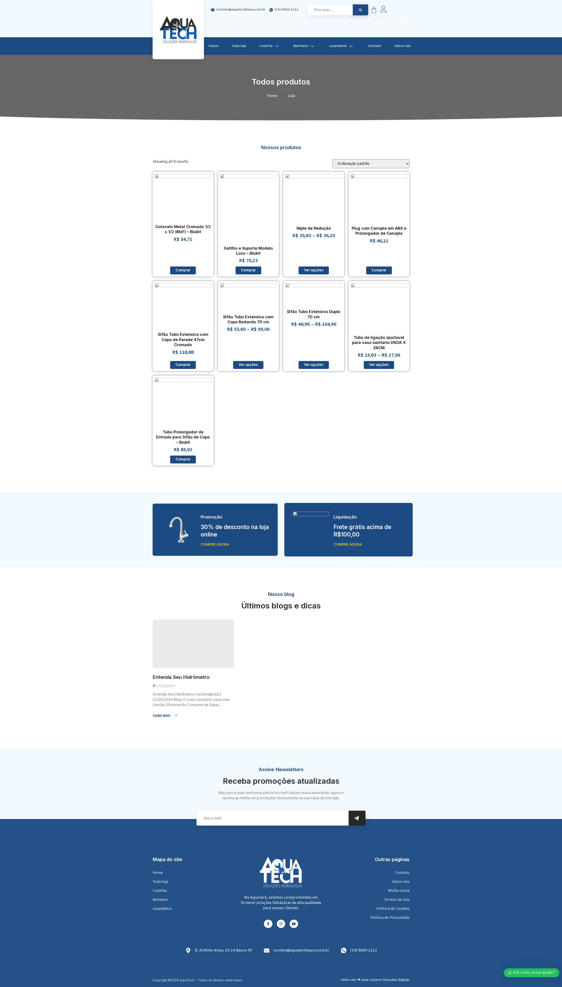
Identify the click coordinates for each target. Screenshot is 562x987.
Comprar (183, 270)
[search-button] (360, 9)
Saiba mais (162, 715)
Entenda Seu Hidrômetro (181, 677)
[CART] (373, 10)
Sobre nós (404, 24)
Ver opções (313, 270)
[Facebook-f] (268, 924)
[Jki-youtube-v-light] (294, 924)
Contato (377, 24)
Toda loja (238, 24)
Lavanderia (339, 24)
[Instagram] (281, 924)
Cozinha (262, 24)
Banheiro (299, 24)
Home (215, 24)
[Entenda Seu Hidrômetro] (193, 644)
